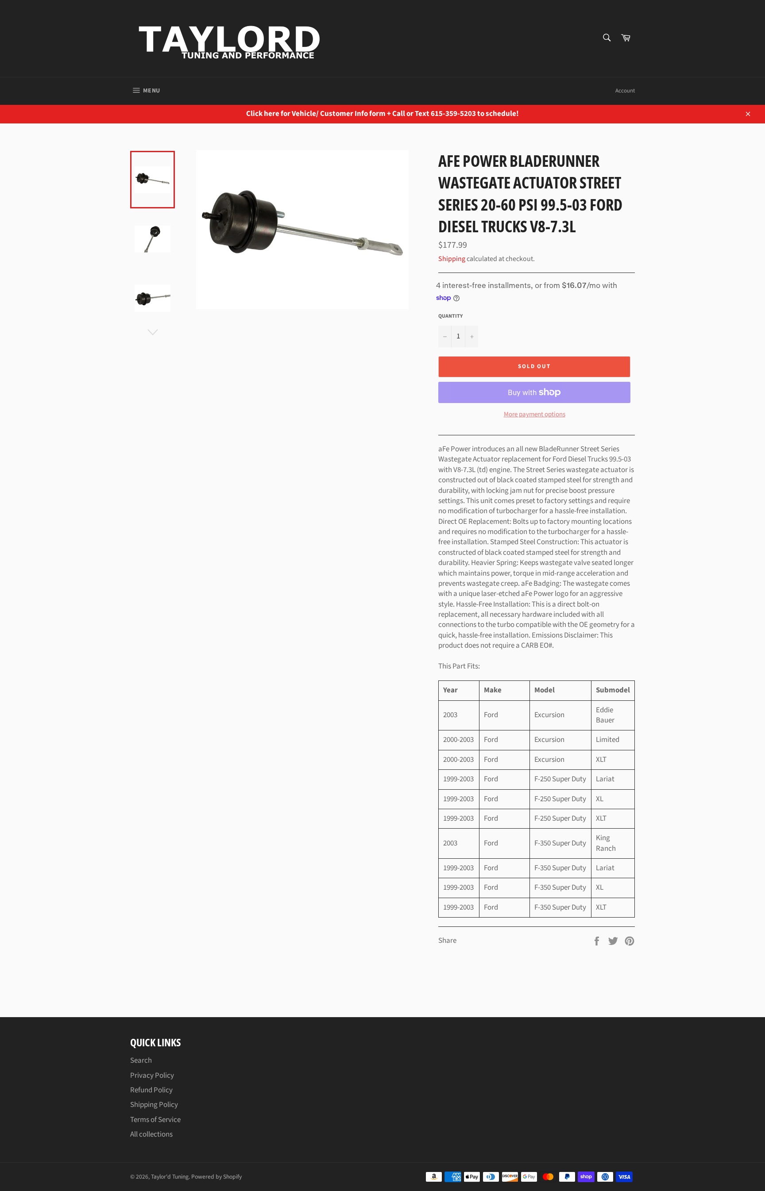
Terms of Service (155, 1119)
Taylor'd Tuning (170, 1176)
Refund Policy (151, 1090)
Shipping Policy (154, 1104)
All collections (151, 1134)
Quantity (450, 316)
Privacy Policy (152, 1075)
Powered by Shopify (216, 1176)
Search (141, 1060)
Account (625, 91)
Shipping (451, 259)
